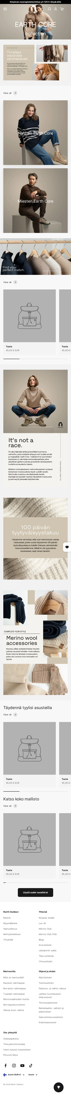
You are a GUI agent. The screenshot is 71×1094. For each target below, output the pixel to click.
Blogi (41, 939)
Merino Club (45, 928)
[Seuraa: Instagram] (14, 1065)
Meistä (6, 917)
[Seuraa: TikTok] (31, 1065)
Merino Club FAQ (48, 934)
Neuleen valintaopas (14, 983)
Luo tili (42, 923)
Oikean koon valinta (13, 1010)
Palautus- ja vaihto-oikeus (52, 988)
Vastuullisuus (10, 928)
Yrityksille (8, 939)
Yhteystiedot (46, 961)
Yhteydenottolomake (14, 1044)
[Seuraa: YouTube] (22, 1065)
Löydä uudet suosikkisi (35, 892)
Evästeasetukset (47, 1022)
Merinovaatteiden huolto (16, 999)
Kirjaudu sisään (46, 917)
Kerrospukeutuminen (14, 1004)
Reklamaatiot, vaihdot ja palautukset (51, 1010)
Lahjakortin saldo (47, 950)
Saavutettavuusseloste (51, 1017)
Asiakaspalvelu (11, 1038)
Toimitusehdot (46, 983)
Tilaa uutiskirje (46, 956)
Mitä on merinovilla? (13, 977)
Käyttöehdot (45, 977)
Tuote (9, 346)
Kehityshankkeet (12, 934)
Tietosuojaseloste (48, 1002)
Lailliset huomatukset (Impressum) (50, 996)
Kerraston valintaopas (14, 988)
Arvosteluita (45, 945)
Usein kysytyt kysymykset (17, 1049)
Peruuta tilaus (10, 1055)
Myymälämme (10, 923)
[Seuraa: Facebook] (5, 1065)
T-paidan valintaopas (14, 994)
